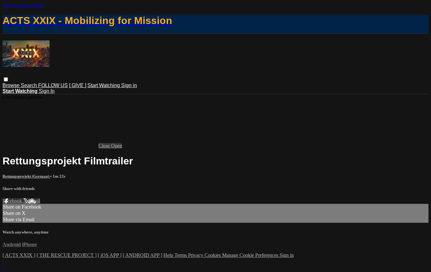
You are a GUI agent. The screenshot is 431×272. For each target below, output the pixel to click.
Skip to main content (23, 5)
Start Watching (104, 85)
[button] (6, 79)
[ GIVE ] (77, 85)
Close (104, 145)
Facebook (13, 201)
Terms (181, 255)
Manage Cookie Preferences (251, 255)
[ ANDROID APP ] (142, 255)
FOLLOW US (53, 85)
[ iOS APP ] (109, 255)
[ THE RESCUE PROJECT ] (67, 255)
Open (116, 145)
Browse (12, 85)
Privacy (196, 255)
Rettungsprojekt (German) (26, 176)
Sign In (47, 91)
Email (34, 201)
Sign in (129, 85)
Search (29, 85)
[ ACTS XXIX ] (19, 255)
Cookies (213, 255)
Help (168, 255)
